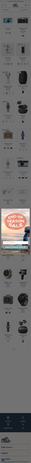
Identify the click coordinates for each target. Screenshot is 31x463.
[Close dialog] (28, 210)
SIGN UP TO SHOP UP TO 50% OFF (15, 247)
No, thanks (15, 251)
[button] (3, 460)
